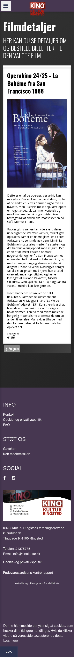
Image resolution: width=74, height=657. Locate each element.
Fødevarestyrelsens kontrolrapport (28, 572)
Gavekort (9, 448)
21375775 (22, 548)
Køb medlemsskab (16, 453)
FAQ (6, 424)
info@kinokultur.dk (26, 553)
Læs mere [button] (10, 640)
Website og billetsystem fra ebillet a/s (37, 583)
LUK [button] (9, 651)
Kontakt (8, 414)
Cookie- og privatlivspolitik (22, 419)
